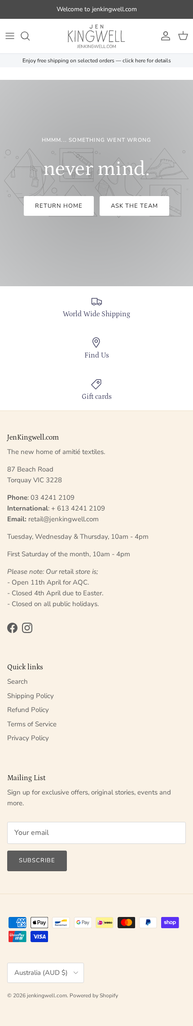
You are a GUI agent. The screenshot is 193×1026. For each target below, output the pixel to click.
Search (17, 681)
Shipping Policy (30, 695)
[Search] (29, 36)
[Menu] (10, 36)
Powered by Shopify (94, 995)
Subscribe (37, 860)
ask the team (134, 206)
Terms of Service (32, 724)
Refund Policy (28, 709)
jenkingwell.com (47, 995)
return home (59, 206)
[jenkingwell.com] (96, 36)
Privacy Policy (28, 737)
